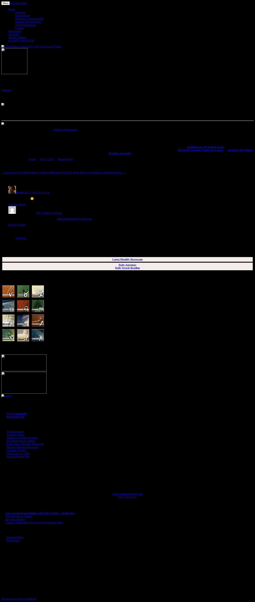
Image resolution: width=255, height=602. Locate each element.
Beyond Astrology (15, 519)
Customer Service (16, 450)
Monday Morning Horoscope (23, 447)
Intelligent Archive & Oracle (22, 437)
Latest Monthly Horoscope (127, 259)
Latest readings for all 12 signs (128, 494)
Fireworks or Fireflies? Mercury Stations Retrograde (31, 172)
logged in (21, 238)
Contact (19, 28)
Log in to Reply (17, 204)
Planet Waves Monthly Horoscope (25, 444)
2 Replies (6, 90)
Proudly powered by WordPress (18, 598)
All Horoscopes (15, 431)
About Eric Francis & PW (29, 18)
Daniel (20, 192)
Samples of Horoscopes (28, 21)
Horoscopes (14, 31)
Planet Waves (65, 159)
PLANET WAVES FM (21, 40)
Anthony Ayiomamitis (65, 129)
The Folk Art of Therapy (18, 516)
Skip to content (18, 3)
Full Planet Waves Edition (21, 440)
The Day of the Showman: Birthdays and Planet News (94, 172)
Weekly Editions (17, 37)
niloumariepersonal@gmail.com (74, 218)
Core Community (17, 413)
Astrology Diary (15, 434)
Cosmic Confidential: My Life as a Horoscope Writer (34, 522)
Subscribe (13, 34)
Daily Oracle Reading (127, 267)
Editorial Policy (15, 537)
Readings (20, 12)
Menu (5, 3)
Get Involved (22, 15)
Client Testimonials (25, 24)
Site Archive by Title (18, 456)
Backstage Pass (15, 416)
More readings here (127, 497)
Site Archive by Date (18, 453)
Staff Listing (13, 540)
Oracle (32, 159)
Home (11, 9)
